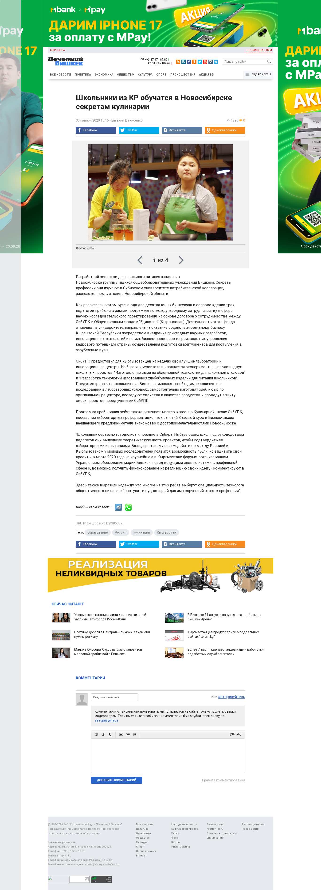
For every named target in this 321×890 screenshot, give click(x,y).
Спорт (161, 74)
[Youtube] (205, 62)
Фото (174, 837)
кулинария (141, 532)
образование (97, 532)
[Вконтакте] (183, 62)
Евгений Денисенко (126, 120)
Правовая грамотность (222, 833)
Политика (83, 74)
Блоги (175, 833)
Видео (175, 842)
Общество (125, 74)
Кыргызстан (166, 532)
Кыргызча (57, 50)
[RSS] (178, 62)
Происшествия (182, 74)
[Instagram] (210, 62)
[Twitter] (200, 62)
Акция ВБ (206, 74)
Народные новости (184, 824)
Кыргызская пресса (184, 828)
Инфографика (180, 846)
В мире (140, 855)
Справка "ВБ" (215, 837)
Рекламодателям (259, 50)
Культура (145, 74)
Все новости (60, 74)
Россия (120, 532)
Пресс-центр (250, 828)
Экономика (104, 74)
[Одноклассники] (194, 62)
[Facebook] (189, 62)
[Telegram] (216, 62)
